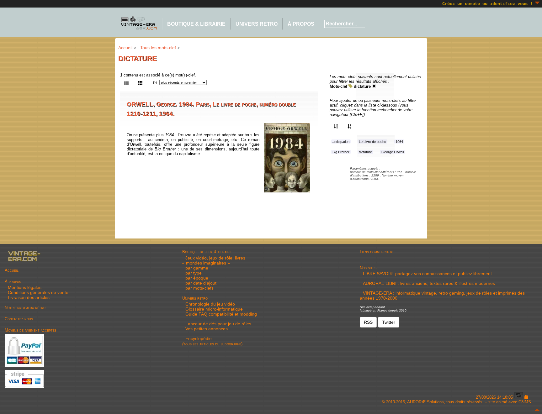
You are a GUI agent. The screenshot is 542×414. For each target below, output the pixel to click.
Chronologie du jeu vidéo (210, 304)
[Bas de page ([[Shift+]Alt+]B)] (537, 3)
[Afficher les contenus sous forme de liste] (126, 82)
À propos (301, 24)
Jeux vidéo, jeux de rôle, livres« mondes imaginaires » (213, 260)
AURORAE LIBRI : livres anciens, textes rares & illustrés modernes (429, 283)
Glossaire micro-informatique (214, 309)
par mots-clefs (199, 288)
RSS (368, 322)
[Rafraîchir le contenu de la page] (518, 397)
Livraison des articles (29, 297)
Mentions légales (24, 287)
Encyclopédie (198, 338)
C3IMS (524, 402)
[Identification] (526, 397)
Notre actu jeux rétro (25, 307)
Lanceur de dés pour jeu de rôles (218, 323)
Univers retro (257, 24)
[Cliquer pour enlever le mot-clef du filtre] (374, 86)
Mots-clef (338, 86)
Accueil (125, 47)
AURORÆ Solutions (425, 402)
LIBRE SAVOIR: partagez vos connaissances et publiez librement (427, 273)
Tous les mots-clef (158, 47)
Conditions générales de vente (38, 292)
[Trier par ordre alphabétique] (349, 126)
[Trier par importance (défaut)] (336, 126)
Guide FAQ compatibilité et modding (221, 314)
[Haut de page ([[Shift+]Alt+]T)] (537, 409)
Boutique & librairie (196, 24)
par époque (196, 277)
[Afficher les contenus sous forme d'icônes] (140, 82)
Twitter (388, 322)
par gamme (196, 267)
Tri (155, 82)
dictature (362, 86)
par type (193, 272)
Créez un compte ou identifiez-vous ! (487, 3)
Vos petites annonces (206, 328)
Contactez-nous (19, 319)
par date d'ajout (200, 283)
